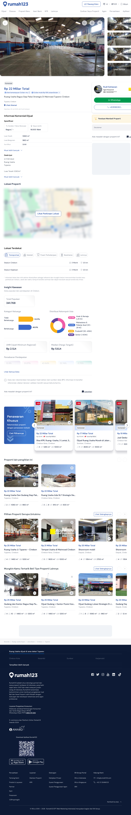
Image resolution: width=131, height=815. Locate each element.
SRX (75, 787)
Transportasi (14, 255)
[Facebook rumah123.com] (92, 674)
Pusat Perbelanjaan (48, 255)
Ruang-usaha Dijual (18, 642)
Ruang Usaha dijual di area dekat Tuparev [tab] (26, 651)
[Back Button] (5, 23)
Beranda (6, 642)
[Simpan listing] (69, 403)
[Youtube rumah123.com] (108, 674)
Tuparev (47, 642)
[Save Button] (92, 23)
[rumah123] (23, 675)
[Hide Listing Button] (84, 23)
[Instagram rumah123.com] (102, 674)
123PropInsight (14, 800)
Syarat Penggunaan (56, 782)
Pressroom (13, 795)
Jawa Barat (31, 642)
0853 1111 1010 (31, 713)
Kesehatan (68, 255)
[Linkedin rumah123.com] (114, 674)
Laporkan (88, 392)
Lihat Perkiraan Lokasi (48, 213)
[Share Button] (99, 23)
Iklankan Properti (36, 778)
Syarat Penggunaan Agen (58, 787)
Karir (10, 791)
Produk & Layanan (15, 782)
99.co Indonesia (80, 778)
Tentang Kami (14, 778)
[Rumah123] (15, 4)
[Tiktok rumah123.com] (120, 674)
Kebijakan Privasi (55, 778)
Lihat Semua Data (11, 372)
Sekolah (30, 255)
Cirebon (39, 642)
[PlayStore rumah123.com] (36, 762)
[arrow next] (127, 425)
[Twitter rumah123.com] (97, 674)
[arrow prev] (34, 425)
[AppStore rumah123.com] (17, 762)
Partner (11, 787)
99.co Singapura (80, 782)
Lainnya (83, 255)
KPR (31, 782)
